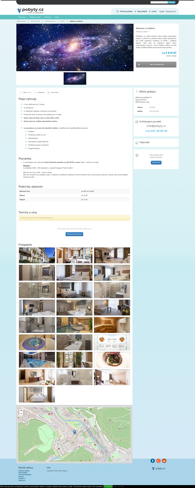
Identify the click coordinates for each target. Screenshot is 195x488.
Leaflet (116, 460)
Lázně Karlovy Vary (50, 21)
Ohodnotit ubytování (74, 234)
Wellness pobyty (21, 21)
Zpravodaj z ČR (171, 11)
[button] (75, 78)
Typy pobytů (142, 11)
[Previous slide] (20, 47)
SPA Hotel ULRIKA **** (143, 32)
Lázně (154, 11)
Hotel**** (62, 21)
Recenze (48, 17)
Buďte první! (156, 162)
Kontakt (162, 11)
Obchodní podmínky (25, 474)
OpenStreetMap (122, 460)
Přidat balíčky (23, 473)
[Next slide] (130, 47)
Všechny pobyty (126, 11)
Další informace (118, 486)
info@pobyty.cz (156, 126)
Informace (22, 17)
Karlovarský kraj (35, 21)
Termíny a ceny (35, 17)
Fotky (57, 17)
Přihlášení (22, 478)
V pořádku (108, 486)
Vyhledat (171, 2)
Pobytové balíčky (24, 471)
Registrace (22, 480)
